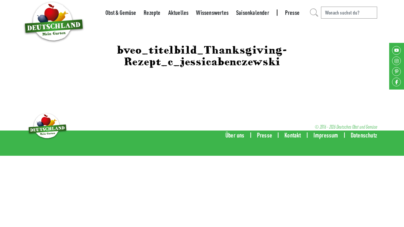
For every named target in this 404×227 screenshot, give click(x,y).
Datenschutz (364, 135)
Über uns (235, 135)
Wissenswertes (212, 12)
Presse (292, 12)
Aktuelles (178, 12)
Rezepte (152, 12)
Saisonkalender (252, 12)
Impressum (325, 135)
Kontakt (292, 135)
